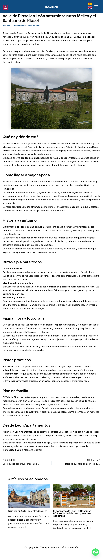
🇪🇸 (90, 4)
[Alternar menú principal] (96, 7)
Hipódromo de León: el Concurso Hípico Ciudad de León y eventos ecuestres (72, 513)
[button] (51, 6)
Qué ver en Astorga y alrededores (27, 510)
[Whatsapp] (95, 552)
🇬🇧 (90, 7)
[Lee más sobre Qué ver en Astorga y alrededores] (29, 495)
